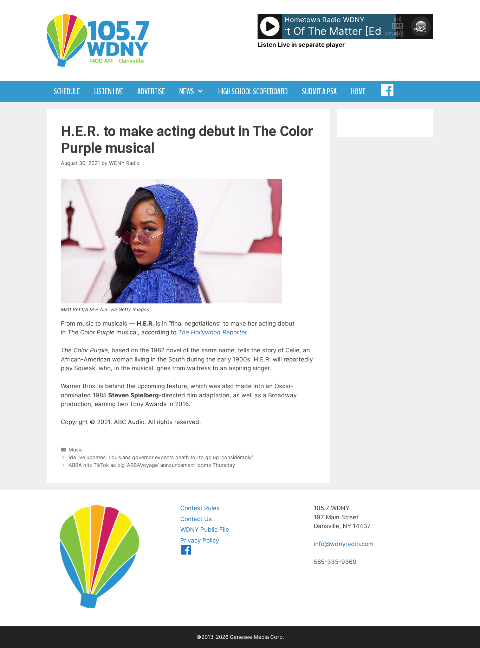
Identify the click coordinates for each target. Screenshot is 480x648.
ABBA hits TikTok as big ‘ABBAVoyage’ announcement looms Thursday (152, 465)
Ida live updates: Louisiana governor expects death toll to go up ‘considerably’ (161, 457)
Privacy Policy (199, 540)
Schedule (67, 91)
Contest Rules (200, 508)
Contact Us (196, 518)
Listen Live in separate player (301, 44)
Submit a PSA (319, 91)
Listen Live (108, 91)
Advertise (151, 91)
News (186, 91)
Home (358, 91)
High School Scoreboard (253, 91)
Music (76, 450)
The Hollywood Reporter (212, 332)
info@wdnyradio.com (344, 543)
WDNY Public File (204, 529)
